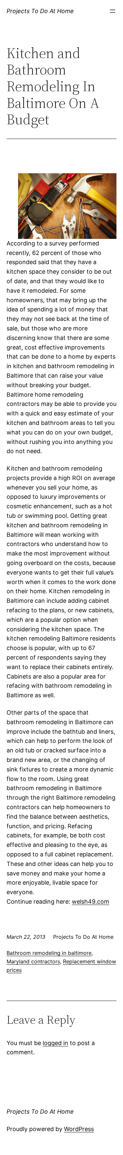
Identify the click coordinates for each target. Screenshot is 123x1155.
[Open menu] (112, 11)
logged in (55, 1043)
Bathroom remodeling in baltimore (49, 953)
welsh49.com (90, 901)
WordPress (79, 1128)
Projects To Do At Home (40, 11)
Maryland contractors (33, 961)
